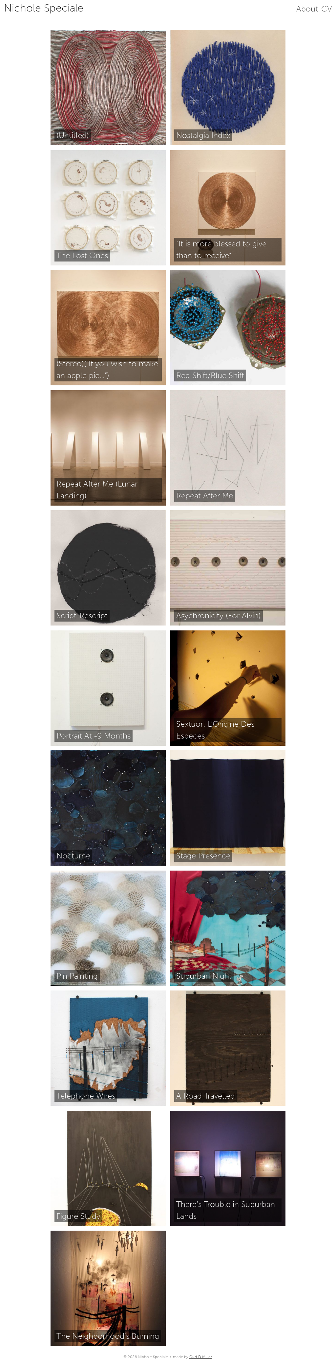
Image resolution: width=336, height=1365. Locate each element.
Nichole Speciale (43, 8)
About (307, 8)
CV (326, 8)
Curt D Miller (200, 1356)
